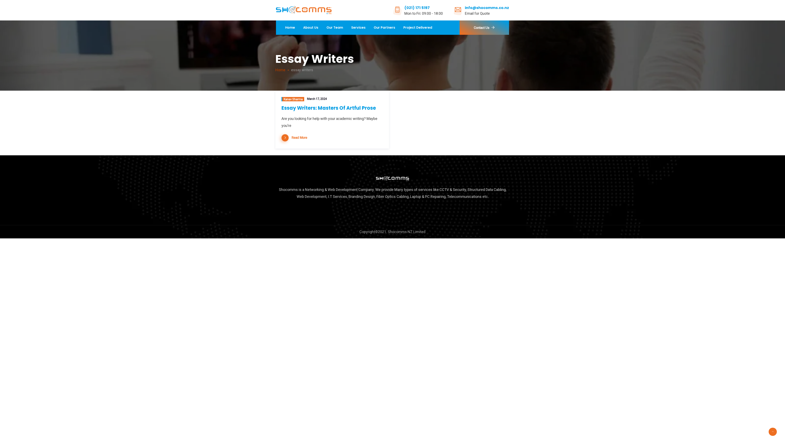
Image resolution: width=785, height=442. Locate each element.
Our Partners (384, 27)
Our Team (334, 27)
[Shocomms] (304, 10)
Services (358, 27)
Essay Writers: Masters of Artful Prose (328, 108)
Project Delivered (417, 27)
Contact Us (481, 28)
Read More (299, 138)
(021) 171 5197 (417, 7)
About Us (310, 27)
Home (290, 27)
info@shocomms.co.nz (487, 7)
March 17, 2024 (317, 98)
